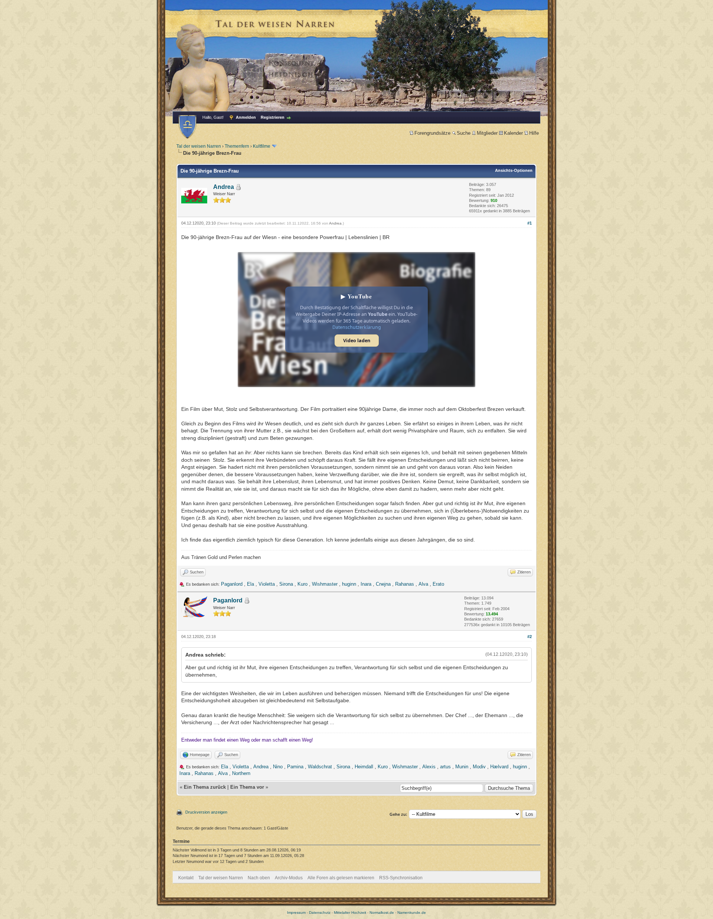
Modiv (479, 766)
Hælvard (499, 766)
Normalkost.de (381, 912)
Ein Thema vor (247, 787)
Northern (241, 773)
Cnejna (383, 584)
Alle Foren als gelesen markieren (340, 877)
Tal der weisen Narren (198, 146)
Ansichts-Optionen (514, 170)
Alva (423, 584)
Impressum (296, 912)
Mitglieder (487, 133)
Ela (250, 584)
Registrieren (272, 117)
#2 (529, 636)
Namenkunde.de (411, 912)
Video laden (356, 340)
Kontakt (185, 877)
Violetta (266, 584)
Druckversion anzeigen (206, 812)
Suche (464, 133)
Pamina (295, 766)
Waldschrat (320, 766)
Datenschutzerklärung (356, 327)
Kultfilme (261, 146)
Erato (438, 584)
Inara (366, 584)
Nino (278, 766)
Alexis (429, 766)
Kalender (513, 133)
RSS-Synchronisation (401, 877)
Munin (461, 766)
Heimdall (364, 766)
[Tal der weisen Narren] (187, 127)
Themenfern (237, 146)
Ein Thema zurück (205, 787)
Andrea (223, 187)
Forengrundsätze (432, 133)
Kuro (302, 584)
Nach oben (259, 877)
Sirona (286, 584)
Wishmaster (325, 584)
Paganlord (231, 584)
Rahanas (404, 584)
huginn (349, 584)
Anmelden (246, 117)
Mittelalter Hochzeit (350, 912)
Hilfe (534, 133)
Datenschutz (320, 912)
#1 (529, 223)
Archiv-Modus (289, 877)
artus (445, 766)
